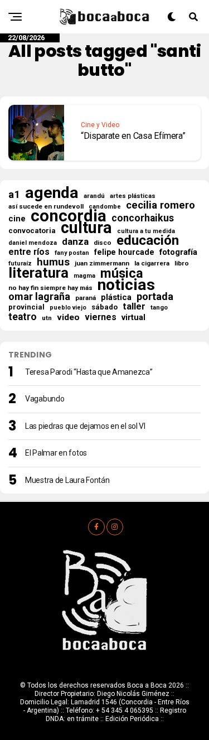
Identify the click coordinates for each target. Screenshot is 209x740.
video (68, 317)
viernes (100, 317)
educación (147, 240)
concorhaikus (142, 218)
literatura (38, 272)
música (121, 273)
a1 (14, 194)
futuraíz (20, 263)
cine (17, 218)
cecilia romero (160, 205)
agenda (52, 192)
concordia (68, 215)
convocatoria (32, 230)
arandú (94, 196)
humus (53, 262)
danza (75, 241)
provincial (26, 307)
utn (47, 318)
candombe (105, 206)
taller (134, 306)
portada (155, 296)
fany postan (72, 253)
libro (181, 263)
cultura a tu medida (146, 231)
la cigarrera (151, 263)
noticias (126, 284)
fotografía (178, 252)
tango (159, 307)
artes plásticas (132, 196)
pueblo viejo (68, 307)
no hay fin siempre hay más (50, 288)
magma (84, 275)
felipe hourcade (124, 252)
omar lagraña (39, 296)
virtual (133, 317)
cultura (86, 227)
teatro (22, 316)
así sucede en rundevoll (46, 206)
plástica (116, 297)
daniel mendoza (32, 242)
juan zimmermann (102, 263)
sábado (104, 307)
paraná (85, 298)
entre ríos (29, 252)
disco (102, 242)
